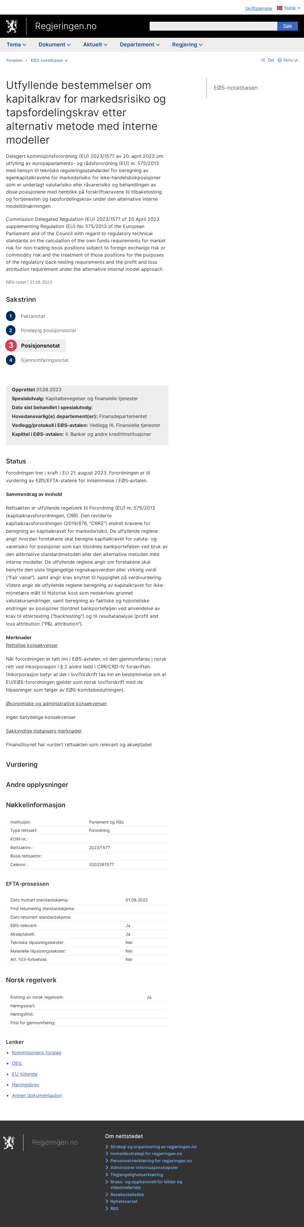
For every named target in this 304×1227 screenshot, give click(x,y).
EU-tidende (24, 1074)
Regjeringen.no (66, 26)
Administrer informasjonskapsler (144, 1167)
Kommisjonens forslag (36, 1052)
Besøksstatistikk (127, 1194)
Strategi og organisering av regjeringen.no (153, 1146)
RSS (114, 1208)
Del (270, 59)
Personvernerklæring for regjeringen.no (151, 1160)
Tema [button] (14, 44)
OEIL (17, 1063)
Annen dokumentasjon (37, 1095)
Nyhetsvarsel (123, 1201)
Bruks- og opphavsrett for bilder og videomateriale (146, 1184)
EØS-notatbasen (236, 87)
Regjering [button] (185, 44)
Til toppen (90, 1112)
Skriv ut (290, 59)
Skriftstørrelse (258, 8)
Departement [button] (138, 44)
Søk (287, 26)
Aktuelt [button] (93, 44)
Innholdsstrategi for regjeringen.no (146, 1153)
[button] (49, 60)
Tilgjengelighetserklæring (136, 1174)
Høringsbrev (25, 1085)
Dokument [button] (52, 44)
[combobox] (213, 26)
